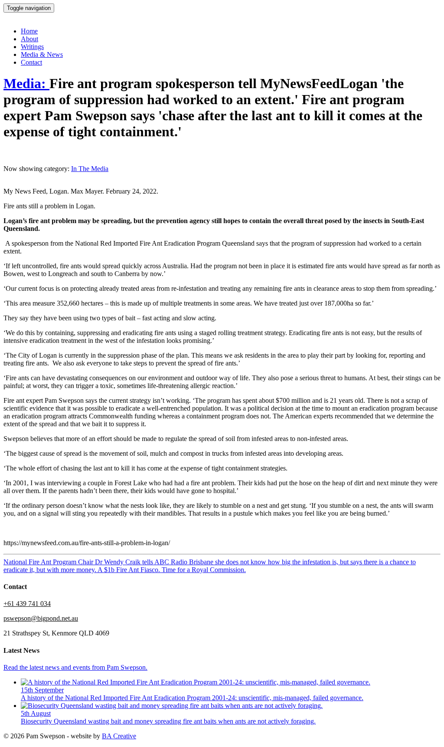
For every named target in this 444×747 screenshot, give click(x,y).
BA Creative (119, 736)
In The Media (89, 168)
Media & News (42, 54)
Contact (31, 62)
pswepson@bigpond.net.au (40, 618)
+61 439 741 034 (27, 603)
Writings (32, 46)
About (29, 39)
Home (29, 31)
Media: (26, 83)
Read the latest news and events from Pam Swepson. (75, 667)
